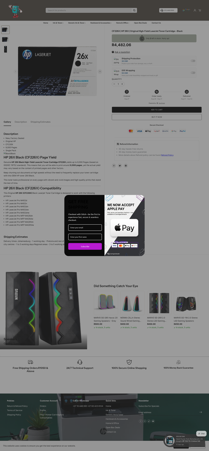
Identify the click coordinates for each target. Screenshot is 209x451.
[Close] (142, 198)
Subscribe (85, 246)
